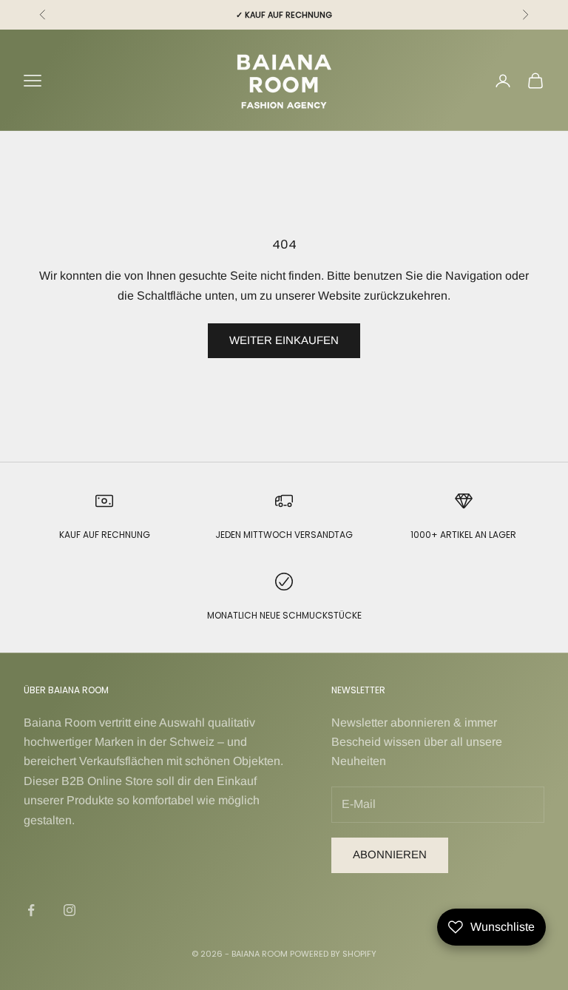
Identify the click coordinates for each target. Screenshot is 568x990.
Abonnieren (390, 854)
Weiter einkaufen (284, 340)
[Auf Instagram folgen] (69, 910)
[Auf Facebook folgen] (31, 910)
